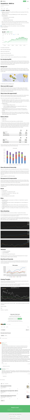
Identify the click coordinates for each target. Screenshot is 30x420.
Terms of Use (18, 320)
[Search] (28, 383)
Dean (4, 397)
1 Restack (9, 324)
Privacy (13, 414)
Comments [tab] (2, 335)
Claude (3, 342)
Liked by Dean (4, 343)
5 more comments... (2, 379)
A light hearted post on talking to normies (6, 396)
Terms (15, 414)
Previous (3, 329)
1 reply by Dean (4, 376)
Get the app (18, 416)
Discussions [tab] (6, 383)
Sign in (28, 1)
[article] (15, 387)
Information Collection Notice (14, 321)
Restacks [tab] (6, 335)
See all (2, 400)
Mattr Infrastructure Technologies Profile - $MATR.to (9, 390)
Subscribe (24, 1)
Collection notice (19, 414)
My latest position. (3, 391)
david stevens (3, 368)
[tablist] (4, 335)
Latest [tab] (3, 383)
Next (27, 329)
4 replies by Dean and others (6, 366)
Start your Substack (13, 416)
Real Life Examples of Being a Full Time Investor (8, 395)
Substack (11, 418)
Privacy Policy (20, 321)
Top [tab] (1, 383)
